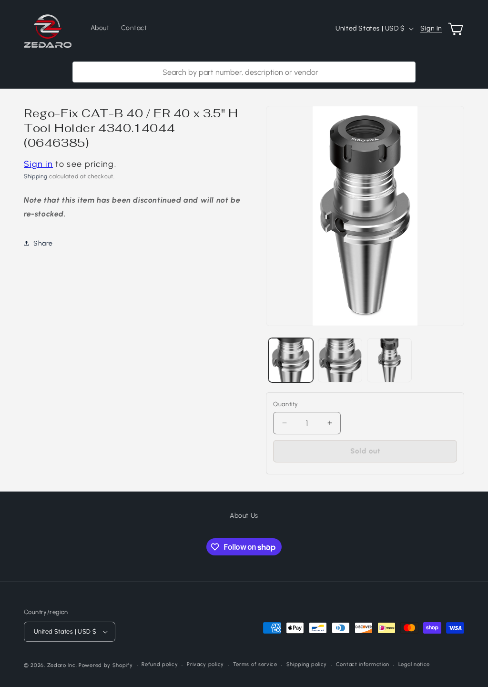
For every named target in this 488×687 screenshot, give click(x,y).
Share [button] (43, 243)
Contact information (362, 664)
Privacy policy (205, 664)
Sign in (431, 28)
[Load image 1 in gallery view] (290, 360)
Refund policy (160, 664)
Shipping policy (306, 664)
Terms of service (255, 664)
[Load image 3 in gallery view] (389, 360)
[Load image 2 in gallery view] (340, 360)
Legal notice (414, 664)
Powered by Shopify (106, 665)
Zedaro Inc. (62, 665)
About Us (244, 516)
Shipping (36, 176)
